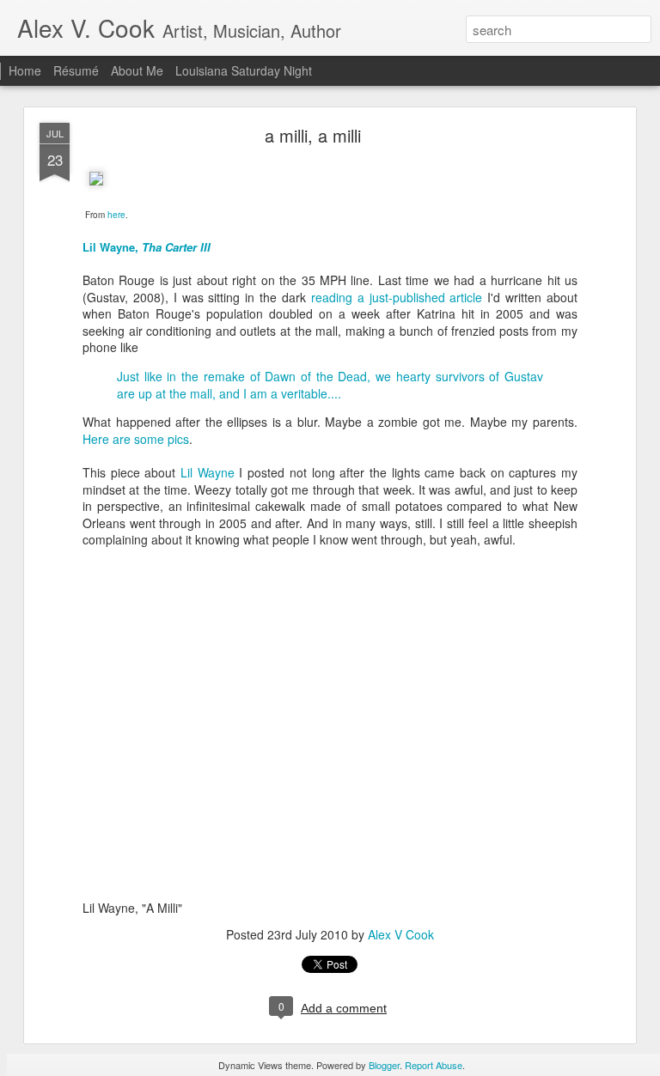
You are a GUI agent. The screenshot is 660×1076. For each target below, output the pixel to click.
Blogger (384, 1065)
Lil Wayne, (146, 247)
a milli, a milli (313, 135)
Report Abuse (433, 1065)
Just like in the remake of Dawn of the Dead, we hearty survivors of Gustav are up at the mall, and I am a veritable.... (330, 385)
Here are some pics (135, 438)
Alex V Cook (401, 934)
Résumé (76, 70)
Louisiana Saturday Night (243, 70)
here (116, 215)
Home (25, 70)
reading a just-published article (397, 297)
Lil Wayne (209, 472)
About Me (137, 70)
